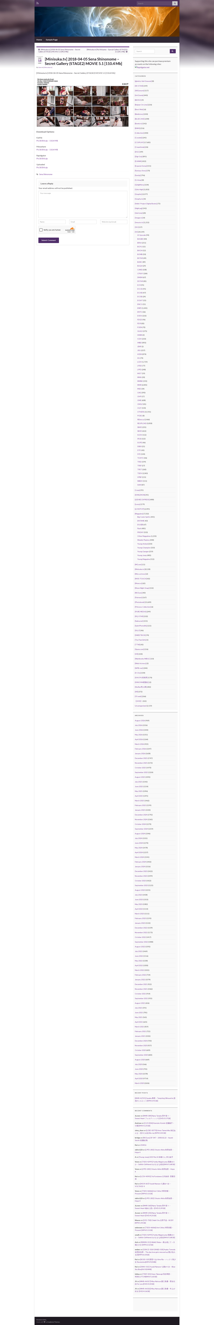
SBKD (139, 427)
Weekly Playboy (143, 540)
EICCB (140, 289)
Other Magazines (144, 536)
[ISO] (137, 227)
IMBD (139, 343)
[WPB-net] (139, 668)
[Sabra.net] (139, 621)
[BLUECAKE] (140, 119)
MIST (139, 373)
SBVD (139, 431)
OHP (139, 396)
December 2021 (141, 984)
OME (139, 400)
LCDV (139, 362)
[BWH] (137, 128)
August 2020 (140, 1060)
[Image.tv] (139, 218)
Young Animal (142, 544)
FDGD (139, 320)
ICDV (139, 339)
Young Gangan (143, 551)
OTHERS (140, 412)
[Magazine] (139, 514)
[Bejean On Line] (141, 105)
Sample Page (52, 39)
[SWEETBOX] (140, 635)
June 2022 (139, 956)
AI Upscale (141, 235)
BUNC (139, 262)
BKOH (139, 250)
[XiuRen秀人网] (141, 687)
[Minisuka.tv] (48, 67)
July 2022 (138, 951)
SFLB (139, 439)
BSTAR (140, 258)
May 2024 (138, 848)
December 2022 (141, 928)
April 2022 (139, 965)
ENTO (139, 312)
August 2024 (140, 833)
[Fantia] (138, 175)
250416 (143, 1145)
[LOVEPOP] (139, 509)
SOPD (139, 442)
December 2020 (141, 1041)
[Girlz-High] (139, 189)
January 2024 (140, 866)
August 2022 (140, 947)
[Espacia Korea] (141, 166)
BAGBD (140, 239)
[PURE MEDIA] (140, 612)
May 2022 (138, 961)
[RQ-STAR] (139, 616)
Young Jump (142, 555)
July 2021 (138, 1008)
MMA (139, 377)
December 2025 (141, 758)
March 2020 (139, 1083)
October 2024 (140, 824)
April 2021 (139, 1022)
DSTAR (140, 281)
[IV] (136, 232)
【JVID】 (138, 701)
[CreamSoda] (140, 147)
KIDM (139, 354)
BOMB (140, 254)
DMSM (140, 277)
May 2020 (138, 1074)
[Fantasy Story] (141, 171)
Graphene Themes (53, 1322)
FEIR (139, 323)
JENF (139, 346)
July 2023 (138, 895)
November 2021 (141, 989)
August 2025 (140, 777)
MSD (139, 389)
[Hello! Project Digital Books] (146, 204)
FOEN (139, 327)
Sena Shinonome (45, 174)
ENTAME (140, 521)
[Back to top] (208, 1319)
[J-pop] (137, 490)
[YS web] (138, 696)
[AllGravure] (139, 90)
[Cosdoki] (138, 138)
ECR (139, 285)
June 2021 (139, 1012)
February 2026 (140, 749)
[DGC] (137, 152)
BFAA (139, 243)
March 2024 (139, 857)
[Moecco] (138, 583)
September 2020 (141, 1055)
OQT (139, 408)
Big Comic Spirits (143, 517)
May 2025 (138, 791)
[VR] (136, 654)
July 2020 (138, 1064)
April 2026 (139, 739)
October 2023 (140, 881)
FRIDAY (140, 532)
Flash (139, 528)
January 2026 (140, 753)
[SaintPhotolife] (141, 626)
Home (39, 39)
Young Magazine (143, 559)
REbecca (140, 419)
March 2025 (139, 801)
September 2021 (141, 998)
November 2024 (141, 819)
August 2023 (140, 890)
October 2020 (140, 1050)
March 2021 (139, 1027)
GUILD (140, 331)
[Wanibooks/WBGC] (142, 659)
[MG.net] (138, 564)
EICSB (139, 296)
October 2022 (140, 937)
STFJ (139, 450)
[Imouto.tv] (139, 222)
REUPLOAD (142, 423)
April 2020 (139, 1078)
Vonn (40, 67)
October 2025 (140, 768)
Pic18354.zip (42, 158)
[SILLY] (137, 630)
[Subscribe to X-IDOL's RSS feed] (37, 2)
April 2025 (139, 796)
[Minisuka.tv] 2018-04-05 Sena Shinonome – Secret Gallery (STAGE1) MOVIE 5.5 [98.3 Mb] (59, 50)
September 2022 (141, 942)
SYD (139, 454)
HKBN (139, 335)
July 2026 (138, 725)
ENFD (139, 308)
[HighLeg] (138, 208)
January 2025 (140, 810)
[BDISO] (138, 100)
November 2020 (141, 1045)
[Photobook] (140, 602)
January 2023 (140, 923)
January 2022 (140, 979)
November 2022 (141, 932)
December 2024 (141, 815)
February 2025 (140, 805)
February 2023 (140, 918)
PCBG (139, 416)
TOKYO (140, 458)
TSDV (139, 473)
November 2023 (141, 876)
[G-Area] (138, 180)
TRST (139, 469)
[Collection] (139, 133)
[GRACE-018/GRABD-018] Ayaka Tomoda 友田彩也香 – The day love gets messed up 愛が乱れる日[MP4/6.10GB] (155, 1252)
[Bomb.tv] (138, 123)
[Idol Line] (138, 213)
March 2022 (139, 970)
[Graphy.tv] (139, 199)
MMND (140, 381)
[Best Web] (139, 109)
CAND (139, 270)
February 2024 (140, 862)
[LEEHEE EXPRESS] (142, 499)
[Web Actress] (140, 663)
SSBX (139, 446)
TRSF (139, 466)
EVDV (139, 316)
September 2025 (141, 772)
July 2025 (138, 782)
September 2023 (141, 885)
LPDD (139, 366)
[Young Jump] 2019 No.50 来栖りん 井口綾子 (156, 1157)
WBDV (140, 481)
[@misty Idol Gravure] (143, 81)
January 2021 (140, 1036)
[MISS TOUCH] (141, 579)
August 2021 (140, 1003)
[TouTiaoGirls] (140, 640)
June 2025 (139, 786)
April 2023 (139, 909)
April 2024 (139, 852)
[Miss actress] (140, 574)
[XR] (136, 692)
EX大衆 (140, 525)
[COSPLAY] (139, 142)
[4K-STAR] (139, 86)
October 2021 (140, 994)
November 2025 (141, 763)
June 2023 (139, 899)
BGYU (139, 247)
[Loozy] (137, 504)
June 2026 (139, 730)
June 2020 (139, 1069)
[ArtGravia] (139, 95)
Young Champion (143, 548)
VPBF (139, 477)
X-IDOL (107, 26)
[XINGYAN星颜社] (142, 682)
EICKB (140, 293)
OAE (139, 393)
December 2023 (141, 871)
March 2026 (139, 744)
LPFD (139, 369)
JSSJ (139, 350)
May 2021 (138, 1017)
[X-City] (138, 673)
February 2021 (140, 1031)
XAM (139, 485)
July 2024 (138, 838)
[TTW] (137, 644)
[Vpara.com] (139, 649)
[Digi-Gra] (138, 156)
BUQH (139, 266)
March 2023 (139, 914)
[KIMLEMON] (140, 495)
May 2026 (138, 735)
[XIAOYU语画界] (141, 677)
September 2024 (141, 829)
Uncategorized (140, 706)
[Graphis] (138, 194)
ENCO (139, 304)
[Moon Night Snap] (142, 588)
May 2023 (138, 904)
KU (138, 358)
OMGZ (140, 404)
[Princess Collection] (143, 607)
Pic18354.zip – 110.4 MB (47, 140)
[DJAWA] (138, 161)
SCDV (139, 435)
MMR (139, 385)
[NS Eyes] (138, 593)
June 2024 (139, 843)
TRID (139, 462)
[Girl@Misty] (139, 185)
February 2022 (140, 975)
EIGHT (140, 300)
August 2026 (140, 720)
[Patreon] (138, 597)
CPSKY (140, 273)
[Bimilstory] (139, 114)
